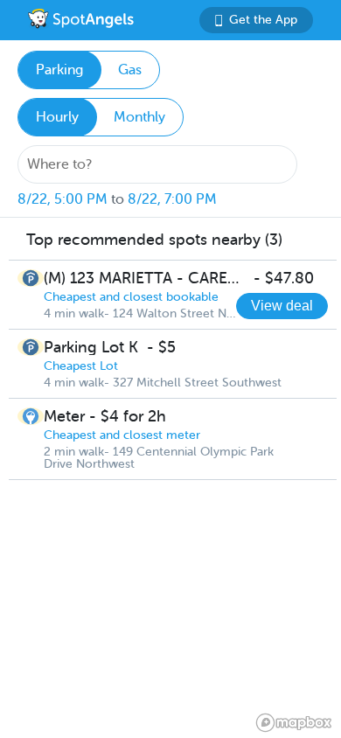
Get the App (263, 19)
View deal (282, 305)
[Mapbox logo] (293, 723)
